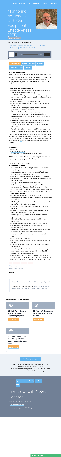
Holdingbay (53, 3)
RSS (21, 67)
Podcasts (22, 3)
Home (15, 3)
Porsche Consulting (25, 168)
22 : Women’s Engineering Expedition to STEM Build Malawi (43, 313)
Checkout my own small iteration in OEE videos (27, 154)
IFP (21, 140)
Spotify (24, 63)
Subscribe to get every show (30, 359)
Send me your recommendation (23, 286)
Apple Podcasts (15, 63)
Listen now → (13, 319)
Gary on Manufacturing (17, 404)
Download (27, 67)
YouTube (32, 63)
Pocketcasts (14, 67)
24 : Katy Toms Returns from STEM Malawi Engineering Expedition (17, 313)
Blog (29, 3)
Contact (44, 3)
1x (45, 54)
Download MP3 (11, 58)
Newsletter (36, 3)
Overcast (40, 63)
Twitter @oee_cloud (18, 151)
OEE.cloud (14, 149)
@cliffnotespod (25, 163)
